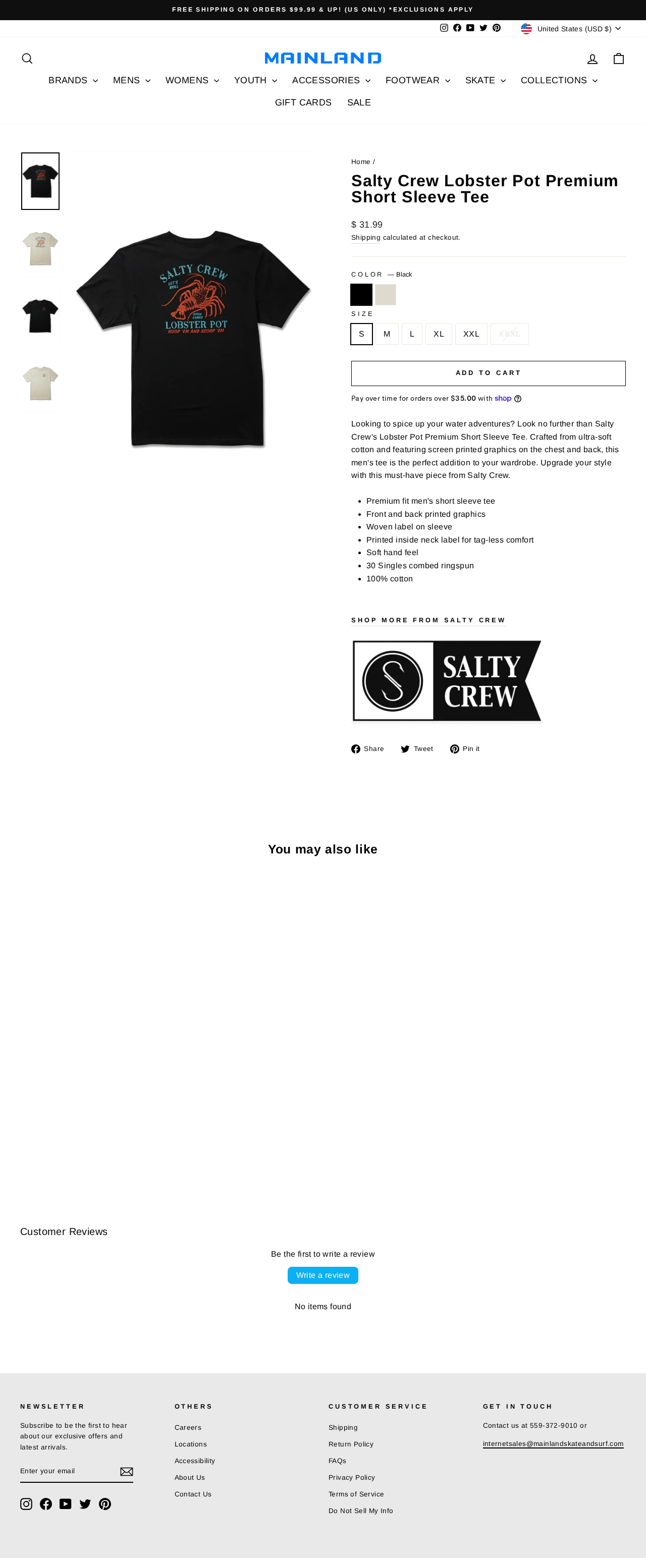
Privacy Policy (352, 1477)
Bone (385, 295)
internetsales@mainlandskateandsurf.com (553, 1443)
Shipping (366, 237)
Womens (188, 80)
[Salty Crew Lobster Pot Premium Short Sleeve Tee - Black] (27, 1142)
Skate (481, 80)
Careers (188, 1427)
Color (381, 274)
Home (361, 162)
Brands (69, 80)
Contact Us (193, 1494)
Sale (359, 102)
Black (361, 295)
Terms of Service (356, 1494)
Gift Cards (303, 102)
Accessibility (195, 1461)
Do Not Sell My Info (361, 1511)
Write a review (323, 1275)
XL (439, 334)
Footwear (414, 80)
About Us (190, 1477)
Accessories (327, 80)
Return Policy (351, 1444)
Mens (128, 80)
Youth (252, 80)
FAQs (338, 1461)
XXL (471, 334)
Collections (555, 80)
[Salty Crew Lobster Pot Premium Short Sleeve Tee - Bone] (40, 1142)
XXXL (510, 334)
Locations (191, 1444)
